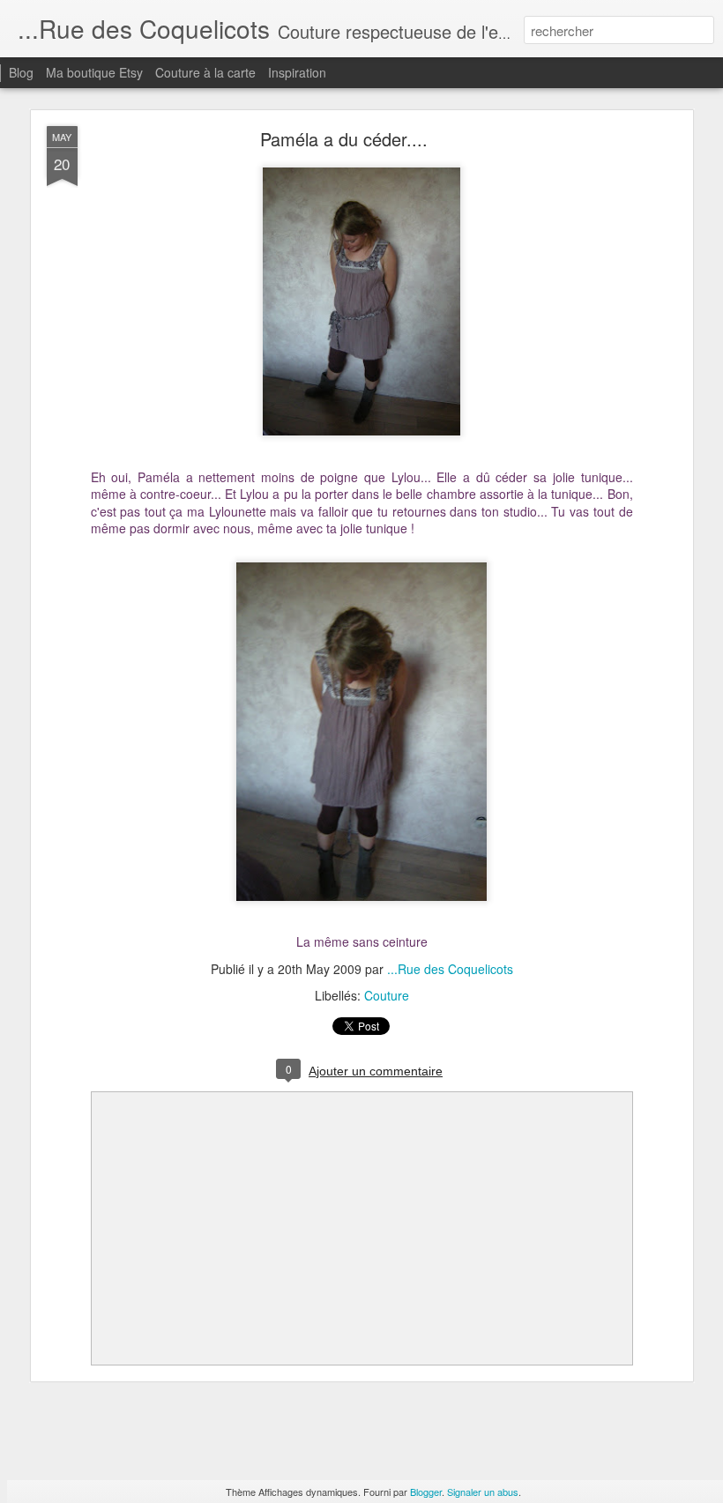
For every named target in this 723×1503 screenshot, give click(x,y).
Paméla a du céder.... (344, 139)
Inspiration (297, 72)
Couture (386, 995)
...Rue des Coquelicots (450, 969)
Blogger (426, 1491)
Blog (21, 72)
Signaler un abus (482, 1491)
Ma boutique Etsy (94, 72)
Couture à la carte (205, 72)
